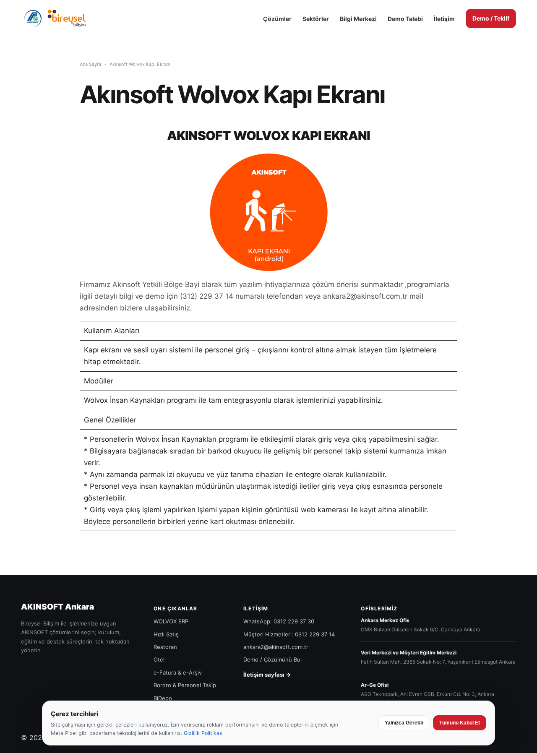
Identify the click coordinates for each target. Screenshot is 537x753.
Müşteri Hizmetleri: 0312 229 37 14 (289, 634)
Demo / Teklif (490, 18)
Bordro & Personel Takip (185, 685)
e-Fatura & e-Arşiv (178, 672)
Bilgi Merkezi (358, 18)
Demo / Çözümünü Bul (272, 659)
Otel (159, 659)
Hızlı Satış (166, 634)
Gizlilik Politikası (204, 733)
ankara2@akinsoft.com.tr (275, 647)
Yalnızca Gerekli (404, 723)
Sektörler (315, 18)
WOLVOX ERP (171, 621)
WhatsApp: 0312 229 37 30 (278, 621)
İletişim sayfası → (267, 674)
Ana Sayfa (90, 64)
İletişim (444, 18)
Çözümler (277, 18)
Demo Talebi (405, 18)
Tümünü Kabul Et (459, 723)
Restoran (165, 647)
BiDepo (163, 698)
